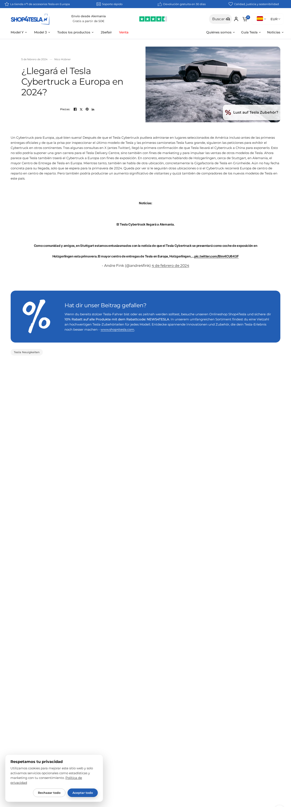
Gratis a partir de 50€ (88, 21)
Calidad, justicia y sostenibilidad (256, 4)
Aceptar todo (82, 793)
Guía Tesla (249, 32)
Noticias (273, 32)
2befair (106, 32)
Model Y (17, 32)
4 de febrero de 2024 (170, 265)
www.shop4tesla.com (117, 329)
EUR (274, 19)
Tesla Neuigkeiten (27, 352)
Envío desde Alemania (88, 16)
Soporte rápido (112, 4)
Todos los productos (73, 32)
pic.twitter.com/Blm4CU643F (216, 256)
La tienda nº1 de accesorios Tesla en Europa (40, 4)
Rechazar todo (49, 793)
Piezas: (65, 109)
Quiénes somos (219, 32)
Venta (123, 32)
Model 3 (40, 32)
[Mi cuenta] (236, 19)
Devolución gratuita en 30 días (184, 4)
